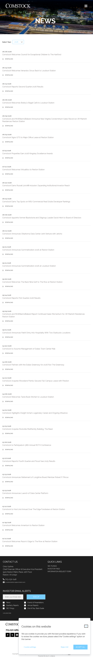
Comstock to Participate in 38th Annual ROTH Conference (26, 445)
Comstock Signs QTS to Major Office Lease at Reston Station (28, 137)
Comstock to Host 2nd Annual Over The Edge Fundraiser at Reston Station (33, 509)
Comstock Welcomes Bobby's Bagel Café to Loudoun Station (28, 103)
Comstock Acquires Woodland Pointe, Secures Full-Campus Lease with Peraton (35, 381)
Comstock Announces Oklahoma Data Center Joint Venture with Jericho (32, 234)
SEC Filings (52, 566)
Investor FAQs (54, 569)
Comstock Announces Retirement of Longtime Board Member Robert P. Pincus (35, 477)
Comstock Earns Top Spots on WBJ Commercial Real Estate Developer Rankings (36, 202)
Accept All (80, 647)
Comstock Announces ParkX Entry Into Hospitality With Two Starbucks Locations (36, 333)
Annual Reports (33, 605)
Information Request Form (59, 571)
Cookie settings (30, 647)
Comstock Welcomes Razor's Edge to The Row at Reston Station (29, 541)
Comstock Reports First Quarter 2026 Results (21, 298)
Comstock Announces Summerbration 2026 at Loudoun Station (29, 266)
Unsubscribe (7, 613)
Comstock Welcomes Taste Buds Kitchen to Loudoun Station (28, 397)
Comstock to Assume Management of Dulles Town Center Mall (28, 349)
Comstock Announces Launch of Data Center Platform (25, 493)
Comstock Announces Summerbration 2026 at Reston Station (28, 250)
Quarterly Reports (12, 605)
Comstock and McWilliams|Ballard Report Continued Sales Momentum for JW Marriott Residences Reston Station (43, 315)
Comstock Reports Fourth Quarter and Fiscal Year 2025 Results (28, 461)
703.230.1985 (12, 630)
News (8, 602)
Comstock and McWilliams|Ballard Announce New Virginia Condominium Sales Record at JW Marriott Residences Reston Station (44, 120)
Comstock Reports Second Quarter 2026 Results (22, 87)
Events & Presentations (36, 602)
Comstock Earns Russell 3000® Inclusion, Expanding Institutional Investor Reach (36, 185)
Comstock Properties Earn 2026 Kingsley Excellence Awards (27, 153)
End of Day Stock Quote (36, 608)
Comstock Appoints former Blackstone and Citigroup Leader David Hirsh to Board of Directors (41, 218)
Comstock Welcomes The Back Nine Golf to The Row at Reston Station (32, 282)
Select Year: (6, 42)
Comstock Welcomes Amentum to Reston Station (23, 525)
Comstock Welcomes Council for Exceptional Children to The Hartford (31, 54)
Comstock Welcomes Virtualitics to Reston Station (23, 169)
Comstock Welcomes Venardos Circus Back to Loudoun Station (29, 71)
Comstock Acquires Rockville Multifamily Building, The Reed (27, 429)
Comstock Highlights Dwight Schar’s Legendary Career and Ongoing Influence (34, 413)
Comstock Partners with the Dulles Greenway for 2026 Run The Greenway (33, 365)
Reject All (64, 647)
